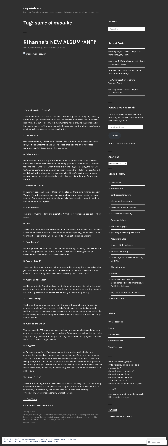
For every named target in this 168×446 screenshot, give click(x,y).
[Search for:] (126, 29)
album (25, 415)
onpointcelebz (34, 8)
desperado (58, 415)
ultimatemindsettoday (122, 201)
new (68, 417)
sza (44, 419)
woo (52, 419)
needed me (51, 417)
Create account (115, 322)
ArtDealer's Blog (118, 239)
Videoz (61, 47)
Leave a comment (30, 423)
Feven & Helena (118, 220)
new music (74, 417)
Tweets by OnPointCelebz (120, 416)
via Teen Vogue (30, 399)
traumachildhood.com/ (122, 245)
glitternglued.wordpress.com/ (125, 232)
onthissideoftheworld (121, 195)
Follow (114, 135)
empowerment (73, 415)
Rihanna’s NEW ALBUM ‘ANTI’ (59, 42)
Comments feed (116, 340)
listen (31, 417)
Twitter (112, 409)
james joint (89, 415)
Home (114, 273)
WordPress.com (115, 347)
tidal (48, 419)
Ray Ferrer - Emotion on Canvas (126, 292)
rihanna (26, 419)
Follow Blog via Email (121, 107)
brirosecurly (117, 188)
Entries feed (114, 334)
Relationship (36, 47)
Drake (65, 415)
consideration (48, 415)
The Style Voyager (119, 226)
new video (83, 417)
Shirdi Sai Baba (118, 298)
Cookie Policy (53, 441)
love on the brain (40, 417)
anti (30, 415)
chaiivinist (116, 182)
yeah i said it (59, 419)
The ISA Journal (118, 267)
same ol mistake (36, 419)
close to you (37, 415)
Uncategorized (50, 47)
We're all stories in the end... (124, 207)
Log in (111, 328)
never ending (61, 417)
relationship (92, 417)
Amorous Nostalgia (120, 251)
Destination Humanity (121, 213)
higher (82, 415)
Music (26, 47)
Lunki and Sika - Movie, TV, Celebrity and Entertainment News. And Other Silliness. (127, 282)
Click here (28, 405)
